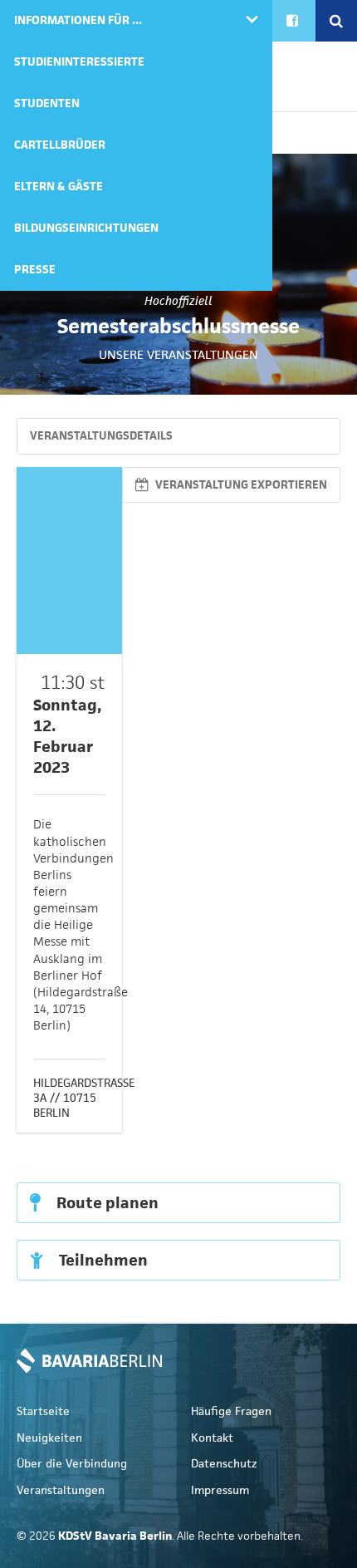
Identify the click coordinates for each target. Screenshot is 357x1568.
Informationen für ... (78, 20)
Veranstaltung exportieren (240, 485)
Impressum (220, 1490)
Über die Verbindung (72, 1464)
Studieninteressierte (79, 62)
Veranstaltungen (61, 1490)
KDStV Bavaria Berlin (89, 1361)
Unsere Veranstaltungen (178, 354)
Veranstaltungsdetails (101, 436)
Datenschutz (224, 1464)
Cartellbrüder (59, 145)
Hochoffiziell (178, 300)
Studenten (47, 103)
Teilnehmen (102, 1260)
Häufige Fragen (231, 1411)
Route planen (106, 1202)
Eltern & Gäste (58, 186)
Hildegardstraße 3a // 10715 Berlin (83, 1097)
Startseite (43, 1411)
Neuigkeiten (49, 1438)
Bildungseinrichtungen (86, 228)
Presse (35, 270)
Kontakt (212, 1438)
